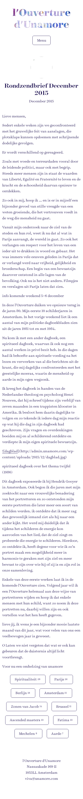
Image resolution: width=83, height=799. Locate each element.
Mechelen (28, 734)
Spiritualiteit (27, 679)
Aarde (57, 734)
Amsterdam (55, 693)
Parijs (61, 679)
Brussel (64, 706)
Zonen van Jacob (26, 706)
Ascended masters (27, 720)
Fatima (65, 720)
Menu (41, 40)
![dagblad (10, 451)
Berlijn (23, 693)
